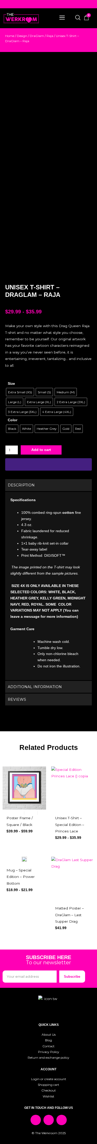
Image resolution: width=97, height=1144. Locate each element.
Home (9, 36)
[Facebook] (36, 1120)
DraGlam (37, 36)
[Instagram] (48, 1120)
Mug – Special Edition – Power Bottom (20, 876)
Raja (50, 36)
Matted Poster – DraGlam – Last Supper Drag (69, 914)
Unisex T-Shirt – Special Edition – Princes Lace (69, 824)
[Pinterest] (61, 1120)
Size (11, 383)
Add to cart (41, 450)
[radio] (20, 392)
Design (22, 36)
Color (12, 420)
